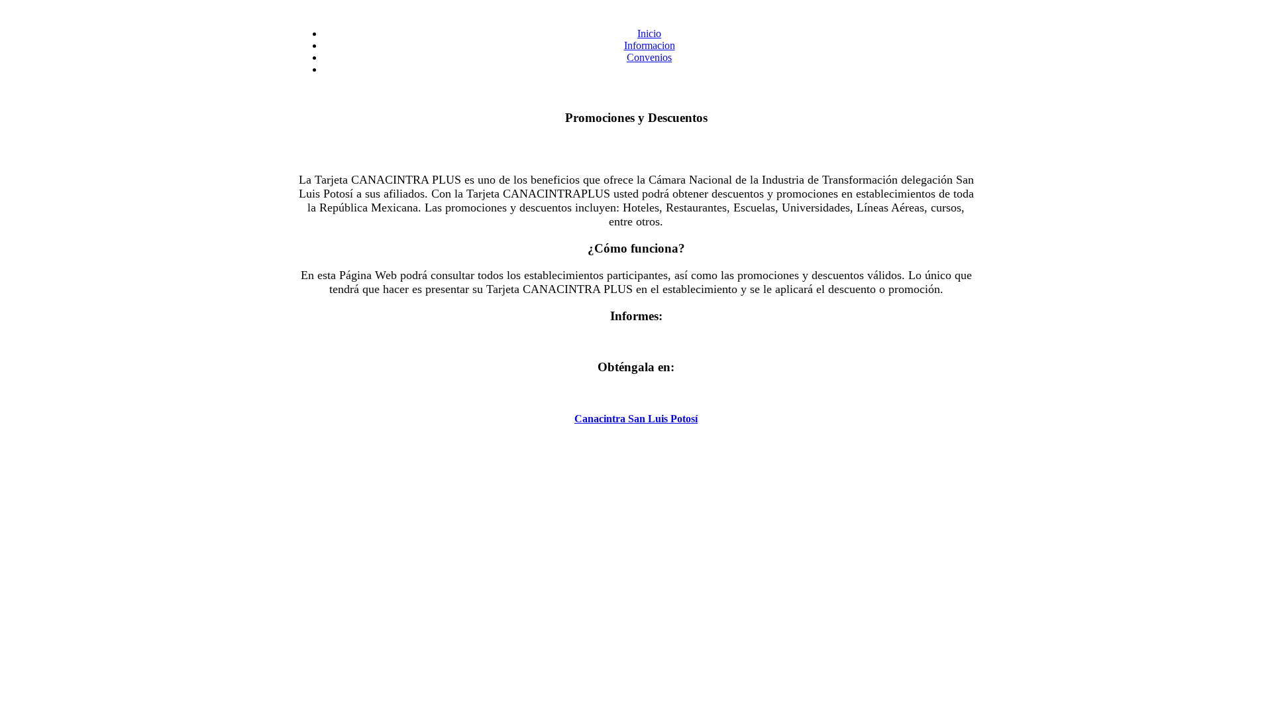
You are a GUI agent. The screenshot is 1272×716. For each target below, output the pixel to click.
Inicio (649, 33)
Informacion (649, 45)
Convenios (649, 57)
